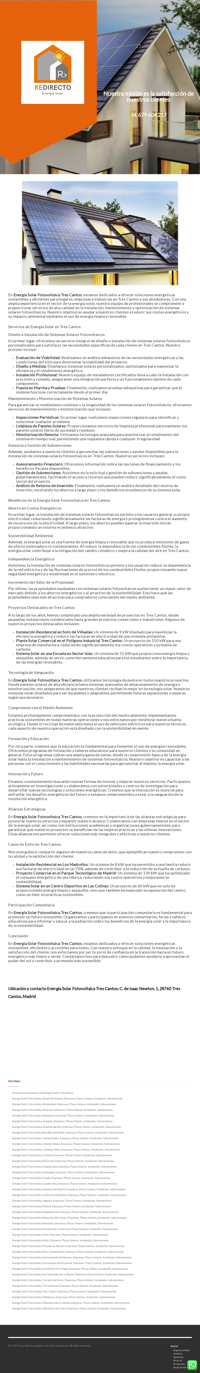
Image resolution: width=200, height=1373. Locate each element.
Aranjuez (177, 1353)
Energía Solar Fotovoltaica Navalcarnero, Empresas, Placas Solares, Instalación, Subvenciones (65, 1229)
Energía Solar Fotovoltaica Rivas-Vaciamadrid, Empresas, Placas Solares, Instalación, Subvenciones (68, 1251)
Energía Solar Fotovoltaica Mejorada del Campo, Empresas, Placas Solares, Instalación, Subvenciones (69, 1217)
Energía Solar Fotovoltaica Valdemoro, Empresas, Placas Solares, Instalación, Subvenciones (63, 1297)
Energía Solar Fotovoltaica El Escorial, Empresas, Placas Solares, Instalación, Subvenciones (63, 1160)
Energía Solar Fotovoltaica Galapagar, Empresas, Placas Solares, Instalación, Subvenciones (63, 1172)
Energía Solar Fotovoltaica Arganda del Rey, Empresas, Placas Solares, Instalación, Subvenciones (66, 1126)
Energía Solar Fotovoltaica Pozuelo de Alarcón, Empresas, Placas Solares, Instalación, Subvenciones (68, 1246)
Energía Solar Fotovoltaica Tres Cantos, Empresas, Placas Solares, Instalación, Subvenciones (64, 1291)
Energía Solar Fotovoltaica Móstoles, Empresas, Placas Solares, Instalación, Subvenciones (62, 1223)
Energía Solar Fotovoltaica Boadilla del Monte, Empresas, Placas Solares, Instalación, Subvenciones (68, 1132)
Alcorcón (177, 1360)
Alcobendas (179, 1364)
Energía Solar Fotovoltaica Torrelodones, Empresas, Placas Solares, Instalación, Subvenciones (65, 1285)
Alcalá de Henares (182, 1367)
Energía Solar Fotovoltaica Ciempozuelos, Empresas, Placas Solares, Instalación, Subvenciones (65, 1138)
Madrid (174, 1346)
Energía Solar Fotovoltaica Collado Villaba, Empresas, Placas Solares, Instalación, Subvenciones (66, 1143)
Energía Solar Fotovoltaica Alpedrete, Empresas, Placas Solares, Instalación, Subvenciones (63, 1115)
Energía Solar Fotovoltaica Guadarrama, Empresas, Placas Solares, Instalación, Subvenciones (64, 1183)
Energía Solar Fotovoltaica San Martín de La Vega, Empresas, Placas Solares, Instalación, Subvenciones (70, 1268)
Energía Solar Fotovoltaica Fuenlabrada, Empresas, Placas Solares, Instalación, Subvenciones (64, 1166)
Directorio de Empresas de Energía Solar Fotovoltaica (42, 1092)
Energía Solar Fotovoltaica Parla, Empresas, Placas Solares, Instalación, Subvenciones (60, 1234)
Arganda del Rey (181, 1350)
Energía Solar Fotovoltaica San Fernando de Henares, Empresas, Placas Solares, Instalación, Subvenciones (72, 1257)
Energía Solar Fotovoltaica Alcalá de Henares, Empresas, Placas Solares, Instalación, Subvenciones (67, 1098)
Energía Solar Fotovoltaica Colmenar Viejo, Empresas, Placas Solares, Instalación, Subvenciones (66, 1149)
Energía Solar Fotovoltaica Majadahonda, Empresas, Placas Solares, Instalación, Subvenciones (65, 1212)
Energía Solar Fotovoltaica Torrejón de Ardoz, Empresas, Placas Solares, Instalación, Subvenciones (68, 1280)
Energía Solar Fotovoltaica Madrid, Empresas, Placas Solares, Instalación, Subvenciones (61, 1206)
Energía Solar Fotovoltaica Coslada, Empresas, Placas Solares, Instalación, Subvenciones (62, 1155)
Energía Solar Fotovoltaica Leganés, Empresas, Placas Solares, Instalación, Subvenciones (62, 1200)
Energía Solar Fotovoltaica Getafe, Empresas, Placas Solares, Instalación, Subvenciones (61, 1177)
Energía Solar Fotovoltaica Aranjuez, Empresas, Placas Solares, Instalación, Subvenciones (62, 1121)
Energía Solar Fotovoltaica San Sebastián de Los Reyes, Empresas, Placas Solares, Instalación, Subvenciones (73, 1274)
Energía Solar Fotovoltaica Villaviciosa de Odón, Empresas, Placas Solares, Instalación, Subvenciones (69, 1308)
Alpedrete (178, 1357)
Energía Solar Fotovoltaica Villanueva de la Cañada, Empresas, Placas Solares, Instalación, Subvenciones (71, 1302)
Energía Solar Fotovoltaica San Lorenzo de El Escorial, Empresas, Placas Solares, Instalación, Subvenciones (72, 1263)
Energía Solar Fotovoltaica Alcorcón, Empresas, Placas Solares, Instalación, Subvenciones (62, 1109)
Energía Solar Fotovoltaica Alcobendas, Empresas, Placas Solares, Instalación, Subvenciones (64, 1104)
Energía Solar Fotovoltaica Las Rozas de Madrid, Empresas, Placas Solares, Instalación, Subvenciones (69, 1195)
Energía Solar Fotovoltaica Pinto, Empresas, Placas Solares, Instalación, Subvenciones (60, 1240)
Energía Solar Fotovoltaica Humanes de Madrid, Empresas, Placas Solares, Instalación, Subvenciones (69, 1189)
